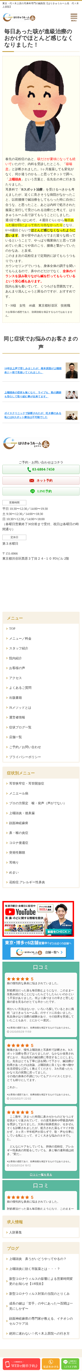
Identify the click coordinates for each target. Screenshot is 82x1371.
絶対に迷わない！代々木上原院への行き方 (39, 1333)
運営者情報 (17, 717)
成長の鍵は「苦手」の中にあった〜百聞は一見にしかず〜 (41, 1306)
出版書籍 (15, 697)
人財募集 (15, 1232)
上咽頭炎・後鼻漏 (22, 813)
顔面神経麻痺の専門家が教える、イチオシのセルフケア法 (41, 1321)
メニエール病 (18, 793)
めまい (14, 872)
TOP (12, 628)
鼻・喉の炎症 (18, 833)
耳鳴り (14, 862)
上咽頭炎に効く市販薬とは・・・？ (34, 1268)
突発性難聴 (17, 852)
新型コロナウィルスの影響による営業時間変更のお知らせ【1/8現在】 (41, 1281)
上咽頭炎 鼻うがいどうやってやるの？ (37, 1259)
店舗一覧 (15, 737)
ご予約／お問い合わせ (25, 747)
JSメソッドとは (20, 707)
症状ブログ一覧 (20, 727)
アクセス (15, 678)
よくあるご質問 (20, 687)
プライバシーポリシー (25, 757)
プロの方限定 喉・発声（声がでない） (37, 803)
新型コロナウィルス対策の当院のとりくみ (39, 1293)
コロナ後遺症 (18, 842)
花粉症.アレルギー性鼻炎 (27, 882)
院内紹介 (15, 658)
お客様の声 (17, 668)
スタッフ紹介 (18, 648)
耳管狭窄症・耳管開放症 (26, 783)
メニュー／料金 (20, 638)
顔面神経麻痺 (18, 823)
